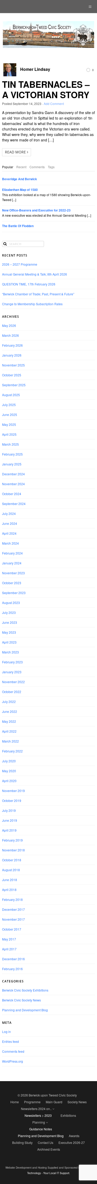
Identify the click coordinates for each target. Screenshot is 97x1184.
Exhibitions (68, 1115)
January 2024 (11, 563)
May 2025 (9, 424)
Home (14, 1102)
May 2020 (9, 771)
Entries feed (10, 1041)
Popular (7, 167)
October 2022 (11, 691)
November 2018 (13, 850)
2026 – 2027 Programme (19, 264)
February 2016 (12, 969)
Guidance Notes (40, 1129)
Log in (6, 1031)
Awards (74, 1135)
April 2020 (9, 780)
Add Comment (54, 103)
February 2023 (12, 662)
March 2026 (10, 335)
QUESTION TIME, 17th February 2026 (28, 284)
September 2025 (14, 385)
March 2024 (10, 543)
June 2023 (9, 622)
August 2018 (11, 870)
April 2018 (9, 889)
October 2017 (11, 929)
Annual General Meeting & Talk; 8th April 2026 (34, 274)
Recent (21, 167)
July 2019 (9, 810)
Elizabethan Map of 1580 (20, 190)
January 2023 (11, 672)
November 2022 (13, 682)
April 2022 (9, 731)
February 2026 (12, 345)
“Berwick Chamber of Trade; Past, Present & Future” (38, 294)
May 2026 (9, 325)
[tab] (7, 167)
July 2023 (9, 612)
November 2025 (13, 365)
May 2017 (9, 939)
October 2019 (11, 800)
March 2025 (10, 444)
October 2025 (11, 375)
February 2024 (12, 553)
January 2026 (11, 355)
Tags (51, 167)
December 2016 (13, 959)
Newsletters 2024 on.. (36, 1108)
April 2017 (9, 949)
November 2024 (13, 484)
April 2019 (9, 830)
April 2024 (9, 533)
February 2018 (12, 899)
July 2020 (9, 761)
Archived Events (48, 1149)
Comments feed (13, 1051)
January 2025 (11, 464)
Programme (32, 1102)
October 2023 (11, 583)
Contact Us (45, 1142)
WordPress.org (12, 1061)
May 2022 (9, 721)
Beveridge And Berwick (19, 179)
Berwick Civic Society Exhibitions (25, 990)
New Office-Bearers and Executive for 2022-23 (36, 210)
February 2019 (12, 840)
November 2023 (13, 573)
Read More (16, 151)
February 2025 (12, 454)
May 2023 (9, 632)
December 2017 (13, 909)
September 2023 (14, 592)
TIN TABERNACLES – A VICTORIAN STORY (46, 89)
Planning (38, 1122)
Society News (77, 1102)
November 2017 (13, 919)
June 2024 (9, 523)
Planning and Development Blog (25, 1010)
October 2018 (11, 860)
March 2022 (10, 741)
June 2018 (9, 879)
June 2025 (9, 414)
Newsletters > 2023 (38, 1115)
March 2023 (10, 652)
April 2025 (9, 434)
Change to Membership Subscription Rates (32, 304)
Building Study (22, 1142)
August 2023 (11, 602)
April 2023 (9, 642)
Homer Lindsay (35, 69)
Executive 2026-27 (71, 1142)
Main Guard (54, 1102)
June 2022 (9, 711)
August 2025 (11, 394)
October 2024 (11, 493)
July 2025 (9, 404)
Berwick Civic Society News (21, 1000)
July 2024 (9, 513)
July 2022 (9, 701)
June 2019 (9, 820)
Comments (37, 167)
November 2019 (13, 790)
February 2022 (12, 751)
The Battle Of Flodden (18, 226)
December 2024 (13, 474)
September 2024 (14, 503)
